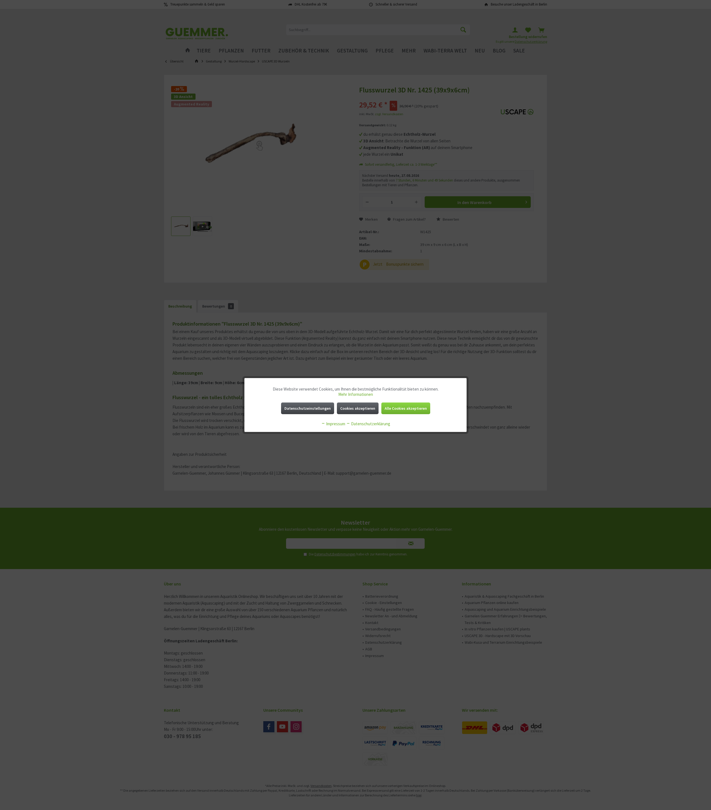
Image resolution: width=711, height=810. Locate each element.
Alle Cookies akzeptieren (406, 408)
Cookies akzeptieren (357, 408)
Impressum (335, 423)
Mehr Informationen (355, 394)
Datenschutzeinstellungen (307, 408)
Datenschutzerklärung (370, 423)
